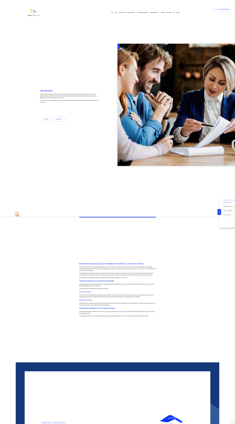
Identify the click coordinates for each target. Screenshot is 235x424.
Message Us (59, 119)
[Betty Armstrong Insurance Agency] (34, 12)
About (116, 12)
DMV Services (169, 12)
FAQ (174, 12)
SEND (223, 223)
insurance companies (150, 284)
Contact (178, 12)
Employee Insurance (154, 12)
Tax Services (163, 12)
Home (112, 12)
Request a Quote (122, 12)
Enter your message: (209, 215)
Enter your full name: (209, 202)
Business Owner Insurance (142, 12)
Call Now (46, 119)
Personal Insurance (130, 12)
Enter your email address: (210, 210)
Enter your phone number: (210, 206)
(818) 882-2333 (225, 9)
